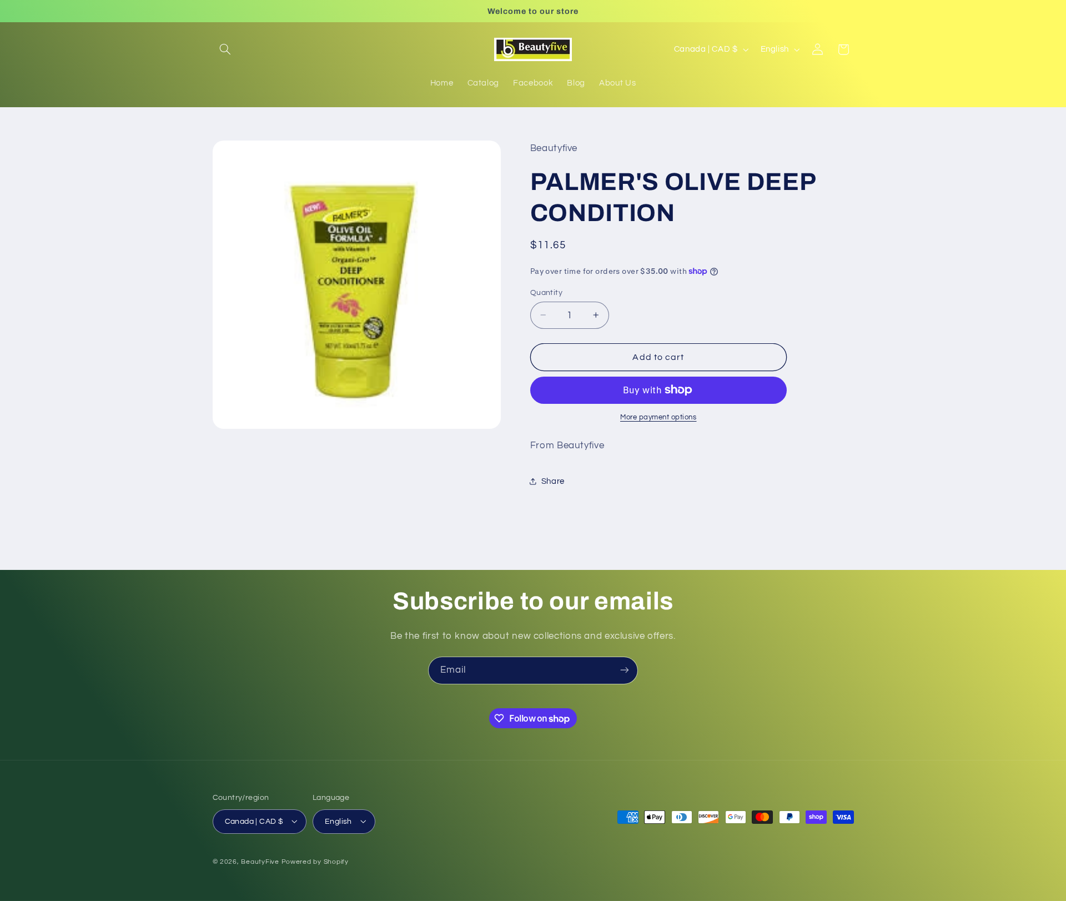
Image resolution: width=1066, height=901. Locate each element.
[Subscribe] (624, 670)
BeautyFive (260, 861)
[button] (225, 49)
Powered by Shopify (315, 861)
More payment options (658, 417)
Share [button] (553, 481)
